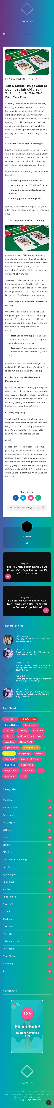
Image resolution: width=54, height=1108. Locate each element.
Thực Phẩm (11, 770)
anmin (27, 536)
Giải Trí (8, 736)
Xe (40, 770)
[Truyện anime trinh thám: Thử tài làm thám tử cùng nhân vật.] (8, 653)
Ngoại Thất (26, 742)
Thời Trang (27, 765)
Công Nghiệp (12, 725)
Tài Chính (28, 770)
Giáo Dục (38, 730)
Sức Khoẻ (10, 759)
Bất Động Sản (28, 719)
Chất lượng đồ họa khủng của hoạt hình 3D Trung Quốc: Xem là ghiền (33, 680)
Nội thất (9, 753)
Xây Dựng (10, 776)
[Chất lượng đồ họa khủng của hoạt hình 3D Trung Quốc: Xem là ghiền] (8, 679)
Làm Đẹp (9, 742)
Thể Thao (10, 765)
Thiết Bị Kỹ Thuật (30, 759)
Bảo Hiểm (10, 719)
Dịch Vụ (23, 730)
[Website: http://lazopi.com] (27, 543)
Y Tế (23, 776)
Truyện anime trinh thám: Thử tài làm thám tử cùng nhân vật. (32, 653)
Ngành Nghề (11, 747)
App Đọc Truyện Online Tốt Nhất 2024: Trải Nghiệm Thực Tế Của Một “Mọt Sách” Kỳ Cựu (33, 667)
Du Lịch (9, 730)
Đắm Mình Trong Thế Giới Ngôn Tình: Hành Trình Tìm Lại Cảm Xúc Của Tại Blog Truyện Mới (32, 694)
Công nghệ (31, 725)
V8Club (14, 129)
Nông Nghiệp (31, 747)
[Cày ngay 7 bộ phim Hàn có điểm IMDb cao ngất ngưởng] (8, 640)
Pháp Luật (24, 753)
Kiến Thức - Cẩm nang (30, 736)
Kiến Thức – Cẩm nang (15, 859)
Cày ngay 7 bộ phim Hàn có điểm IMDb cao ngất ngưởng (33, 640)
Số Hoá (39, 753)
